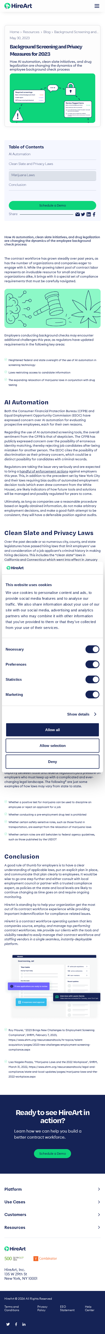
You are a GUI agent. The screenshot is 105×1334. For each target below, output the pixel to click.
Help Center (89, 1308)
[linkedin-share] (88, 214)
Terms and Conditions (11, 1308)
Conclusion (17, 185)
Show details (78, 714)
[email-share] (77, 214)
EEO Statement (67, 1308)
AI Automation (20, 154)
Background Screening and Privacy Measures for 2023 (76, 32)
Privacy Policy (42, 1308)
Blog (47, 32)
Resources (31, 32)
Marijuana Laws (23, 175)
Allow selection (53, 746)
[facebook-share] (94, 214)
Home (14, 32)
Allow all (52, 729)
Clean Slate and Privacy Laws (31, 164)
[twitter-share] (83, 214)
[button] (97, 6)
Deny (52, 761)
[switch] (92, 664)
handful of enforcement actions (44, 471)
